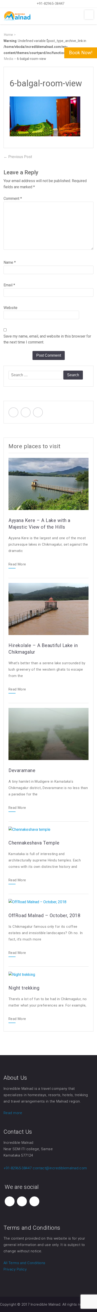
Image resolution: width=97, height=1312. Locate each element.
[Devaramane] (48, 733)
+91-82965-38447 (50, 3)
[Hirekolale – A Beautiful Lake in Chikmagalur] (48, 608)
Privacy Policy (15, 1269)
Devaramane (21, 770)
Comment (13, 198)
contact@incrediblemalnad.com (60, 1168)
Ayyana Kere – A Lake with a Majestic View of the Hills (39, 524)
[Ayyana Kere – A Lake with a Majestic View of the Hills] (48, 483)
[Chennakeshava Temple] (29, 829)
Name (10, 262)
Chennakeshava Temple (33, 843)
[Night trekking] (21, 974)
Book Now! (80, 52)
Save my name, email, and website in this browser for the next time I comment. (47, 339)
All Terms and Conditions (24, 1263)
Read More (17, 564)
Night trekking (23, 988)
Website (10, 307)
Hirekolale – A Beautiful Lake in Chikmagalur (43, 649)
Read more (13, 1113)
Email (9, 285)
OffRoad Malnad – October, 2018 (44, 915)
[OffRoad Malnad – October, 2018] (37, 901)
